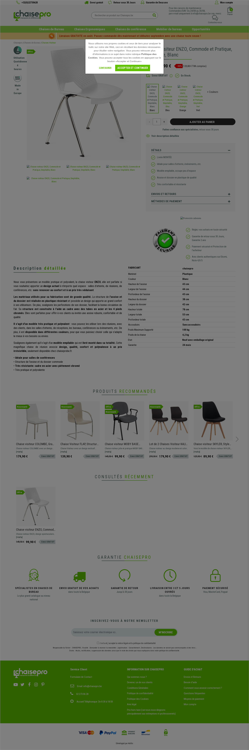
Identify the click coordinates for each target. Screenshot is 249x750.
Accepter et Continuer (132, 68)
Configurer (105, 67)
